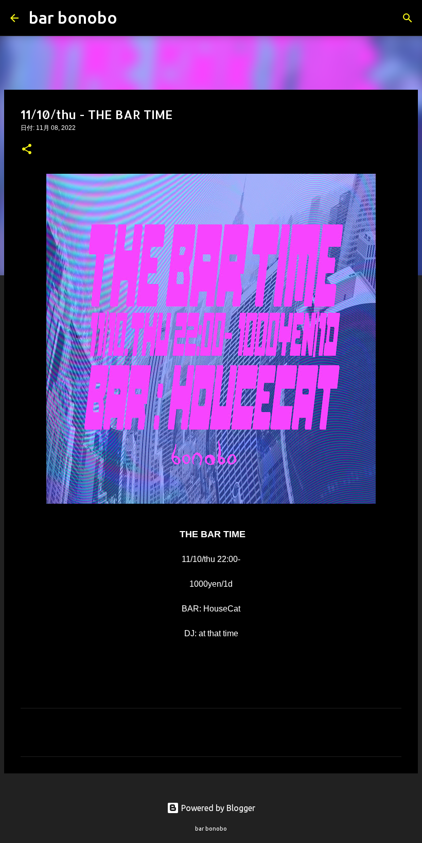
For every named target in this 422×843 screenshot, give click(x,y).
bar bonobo (73, 17)
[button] (27, 150)
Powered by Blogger (217, 808)
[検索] (132, 18)
